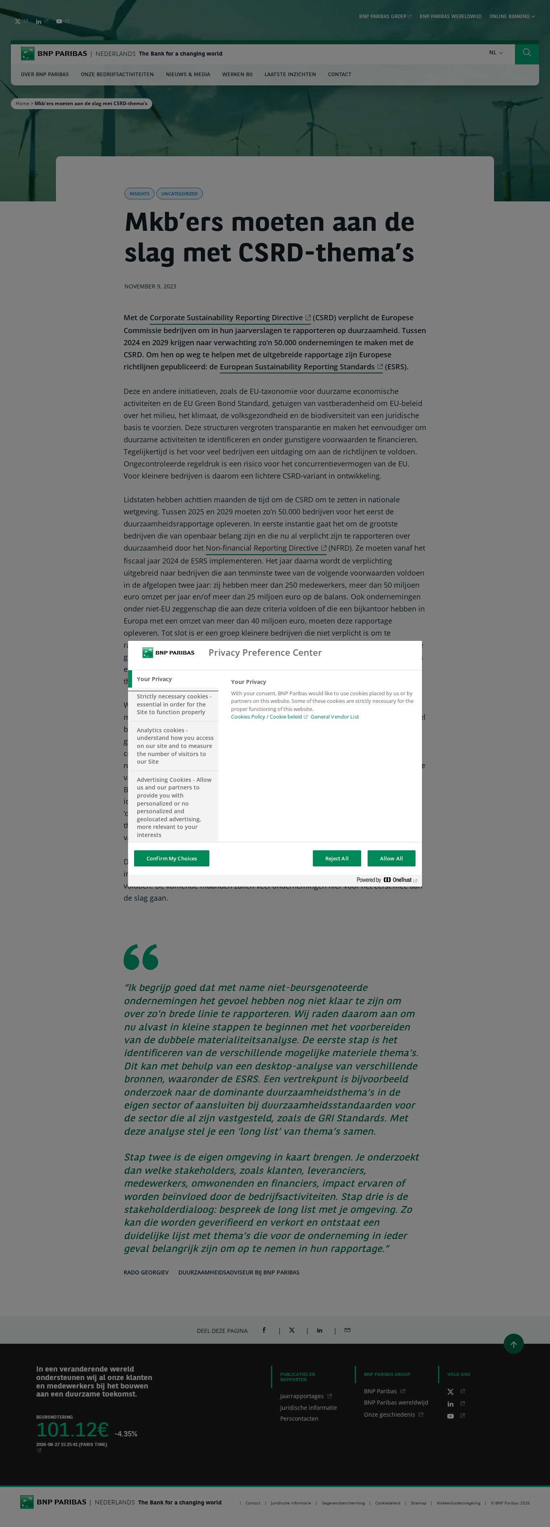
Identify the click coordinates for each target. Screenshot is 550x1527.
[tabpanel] (323, 701)
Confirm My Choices (172, 858)
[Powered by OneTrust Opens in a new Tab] (387, 881)
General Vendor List (335, 716)
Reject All (337, 858)
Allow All (391, 858)
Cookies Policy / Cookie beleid (266, 716)
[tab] (173, 679)
